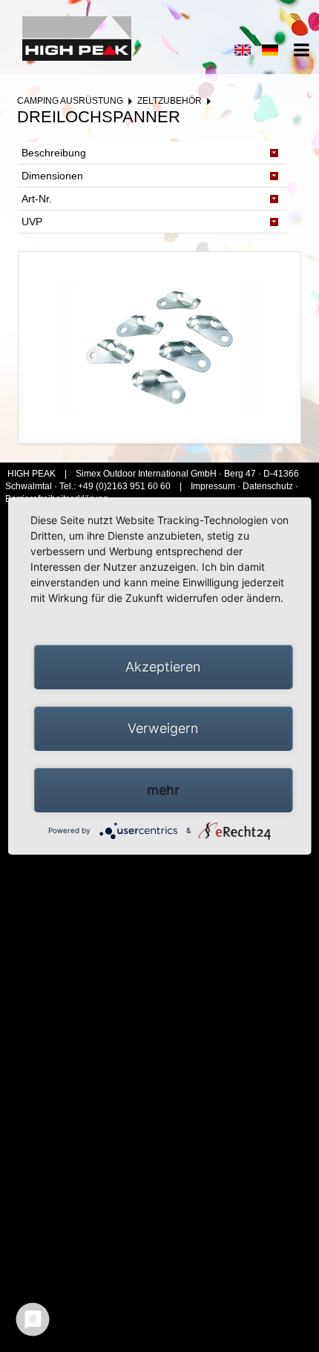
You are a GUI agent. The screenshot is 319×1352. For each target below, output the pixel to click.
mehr (163, 790)
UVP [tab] (32, 222)
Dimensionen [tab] (52, 176)
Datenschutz (268, 486)
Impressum (214, 486)
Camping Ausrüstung (70, 101)
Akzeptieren (163, 667)
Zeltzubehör (169, 101)
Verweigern (163, 728)
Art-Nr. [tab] (37, 199)
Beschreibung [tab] (54, 153)
